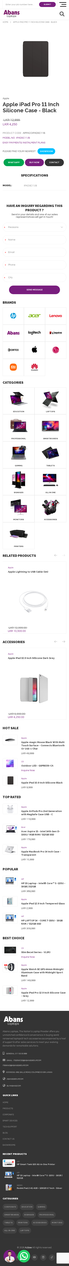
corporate (8, 1115)
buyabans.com (14, 1086)
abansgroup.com (15, 1079)
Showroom (46, 151)
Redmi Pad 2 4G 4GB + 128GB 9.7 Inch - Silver (39, 1188)
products (8, 1109)
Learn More (33, 602)
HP (22, 879)
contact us (8, 1139)
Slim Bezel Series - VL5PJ (35, 952)
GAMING (41, 1207)
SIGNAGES (29, 1215)
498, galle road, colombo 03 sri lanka (34, 1072)
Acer (23, 827)
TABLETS (8, 1223)
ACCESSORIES (40, 1223)
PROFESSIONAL (46, 1215)
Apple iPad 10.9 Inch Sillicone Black (42, 782)
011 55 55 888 (21, 1054)
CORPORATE (10, 1207)
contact (54, 162)
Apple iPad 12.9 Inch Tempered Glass (43, 903)
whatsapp (14, 162)
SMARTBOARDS (11, 1215)
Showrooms (9, 1145)
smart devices (10, 1121)
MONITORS (57, 1223)
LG (22, 762)
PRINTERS (23, 1223)
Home (5, 1102)
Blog (5, 1133)
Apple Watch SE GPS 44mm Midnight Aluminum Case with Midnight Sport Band (42, 972)
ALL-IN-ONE (9, 1230)
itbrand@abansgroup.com (15, 1065)
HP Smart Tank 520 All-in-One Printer (36, 1164)
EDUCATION (27, 1207)
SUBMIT (47, 4)
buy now (34, 162)
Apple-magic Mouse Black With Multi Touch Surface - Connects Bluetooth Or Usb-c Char (43, 745)
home (5, 22)
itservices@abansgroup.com (27, 1060)
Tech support (10, 1127)
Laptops (24, 1230)
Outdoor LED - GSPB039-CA (37, 765)
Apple (24, 738)
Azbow (28, 1247)
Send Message (35, 290)
